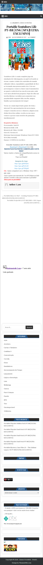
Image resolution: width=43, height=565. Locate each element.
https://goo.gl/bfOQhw (22, 163)
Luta (5, 381)
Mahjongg (7, 385)
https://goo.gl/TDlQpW (21, 168)
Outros (6, 389)
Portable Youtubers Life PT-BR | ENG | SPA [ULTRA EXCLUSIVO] (22, 30)
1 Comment (32, 37)
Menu (5, 2)
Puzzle (6, 396)
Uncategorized (9, 407)
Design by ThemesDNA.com (21, 563)
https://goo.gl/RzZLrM (21, 166)
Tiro (5, 403)
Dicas (6, 362)
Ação (5, 340)
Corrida (6, 359)
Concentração (9, 355)
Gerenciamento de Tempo (13, 370)
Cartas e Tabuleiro (10, 347)
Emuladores (8, 366)
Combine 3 (7, 351)
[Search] (41, 16)
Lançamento (15, 23)
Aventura (7, 344)
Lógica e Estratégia (26, 23)
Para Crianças (9, 392)
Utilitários (7, 411)
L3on (9, 37)
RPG (5, 400)
